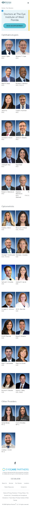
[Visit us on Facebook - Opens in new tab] (15, 463)
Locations (26, 483)
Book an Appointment (15, 26)
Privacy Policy (21, 493)
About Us (4, 483)
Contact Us (24, 487)
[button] (28, 3)
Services (11, 483)
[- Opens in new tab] (15, 469)
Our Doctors (18, 483)
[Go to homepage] (6, 3)
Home (3, 8)
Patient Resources (9, 487)
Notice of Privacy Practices (10, 493)
